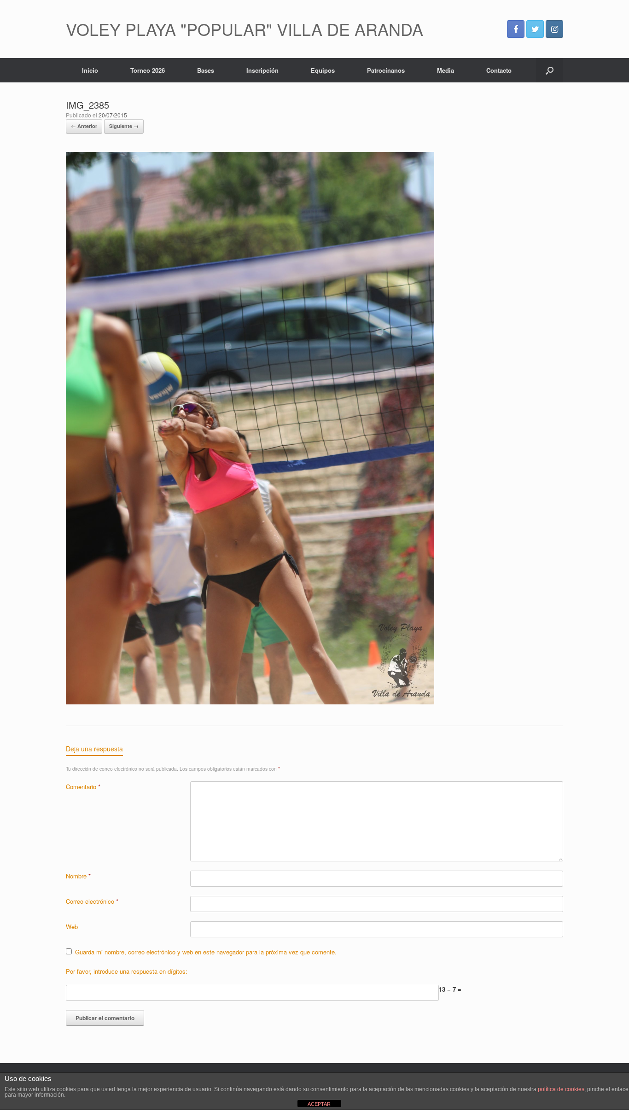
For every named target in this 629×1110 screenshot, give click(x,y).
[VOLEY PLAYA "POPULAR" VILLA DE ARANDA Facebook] (515, 29)
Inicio (90, 70)
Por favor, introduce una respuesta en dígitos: (126, 971)
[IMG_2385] (250, 701)
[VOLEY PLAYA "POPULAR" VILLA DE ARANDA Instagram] (554, 29)
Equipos (323, 70)
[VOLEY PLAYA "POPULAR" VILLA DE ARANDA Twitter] (535, 29)
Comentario (83, 786)
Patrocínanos (386, 70)
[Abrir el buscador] (549, 70)
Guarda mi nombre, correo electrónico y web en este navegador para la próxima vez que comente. (206, 951)
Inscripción (262, 70)
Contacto (499, 70)
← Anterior (84, 125)
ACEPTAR (319, 1104)
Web (72, 926)
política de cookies (561, 1089)
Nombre (78, 876)
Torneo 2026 (147, 70)
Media (445, 70)
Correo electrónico (92, 901)
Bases (205, 70)
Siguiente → (124, 125)
